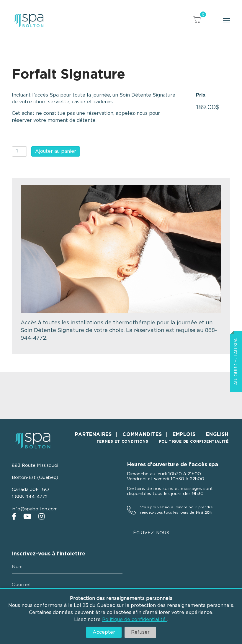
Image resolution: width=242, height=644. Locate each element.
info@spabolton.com (35, 509)
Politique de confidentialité (134, 619)
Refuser (140, 632)
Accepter (104, 632)
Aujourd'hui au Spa (236, 361)
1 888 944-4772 (30, 497)
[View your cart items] (197, 20)
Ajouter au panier (55, 151)
